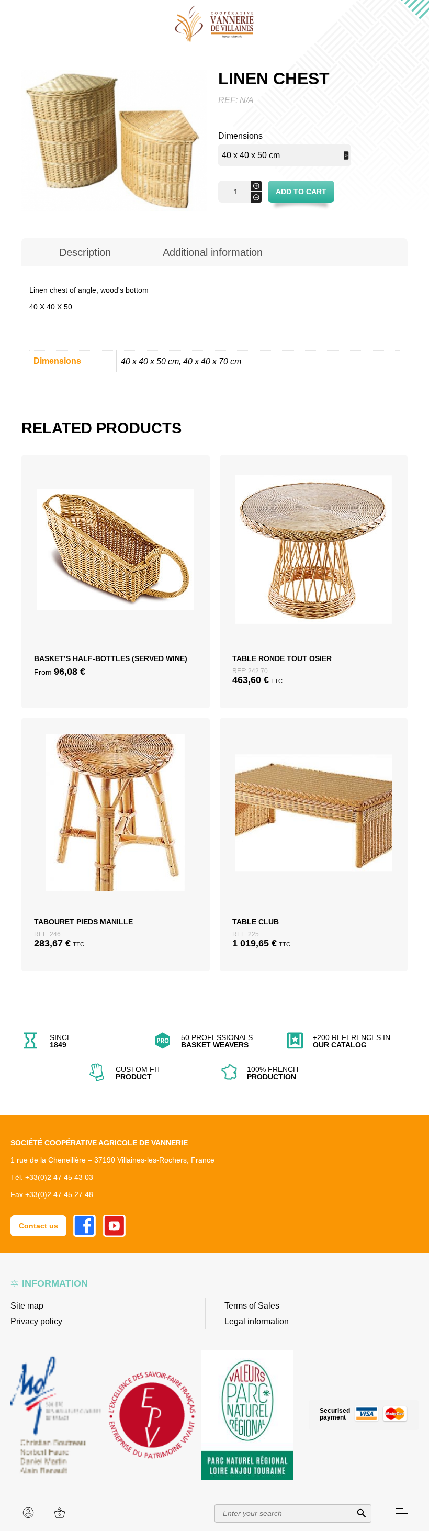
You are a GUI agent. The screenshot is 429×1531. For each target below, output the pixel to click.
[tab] (85, 252)
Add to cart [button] (313, 572)
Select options (116, 572)
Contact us (38, 1226)
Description (85, 252)
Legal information (256, 1321)
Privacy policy (36, 1321)
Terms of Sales (251, 1305)
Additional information (213, 252)
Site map (26, 1305)
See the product (115, 598)
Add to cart (301, 191)
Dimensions (240, 135)
